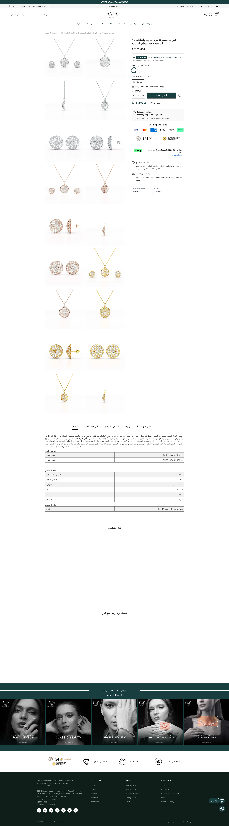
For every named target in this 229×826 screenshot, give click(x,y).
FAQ (163, 798)
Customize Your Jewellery (187, 6)
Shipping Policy (167, 802)
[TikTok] (57, 810)
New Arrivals (131, 785)
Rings (93, 785)
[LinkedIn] (75, 810)
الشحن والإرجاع (112, 426)
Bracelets (95, 794)
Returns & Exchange (184, 822)
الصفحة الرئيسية (51, 33)
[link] (61, 579)
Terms (159, 822)
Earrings (94, 789)
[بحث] (28, 14)
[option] (114, 2)
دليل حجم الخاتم (91, 426)
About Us (165, 785)
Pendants (94, 798)
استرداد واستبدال (143, 426)
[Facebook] (39, 810)
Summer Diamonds (133, 794)
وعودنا (127, 426)
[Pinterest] (51, 810)
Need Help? (205, 6)
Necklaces (95, 802)
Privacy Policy (169, 822)
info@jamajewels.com (41, 6)
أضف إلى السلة (161, 95)
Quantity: (136, 91)
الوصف (75, 426)
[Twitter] (69, 810)
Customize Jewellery (170, 794)
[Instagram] (45, 810)
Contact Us (165, 789)
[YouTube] (63, 810)
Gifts (128, 802)
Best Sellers (131, 789)
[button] (217, 801)
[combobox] (26, 14)
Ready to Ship (132, 798)
